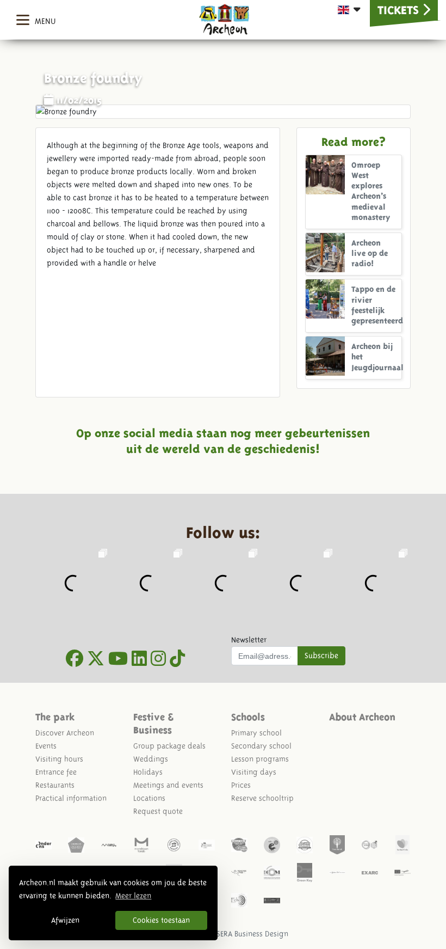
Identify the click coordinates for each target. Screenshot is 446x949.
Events (46, 746)
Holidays (148, 772)
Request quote (158, 811)
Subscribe (321, 655)
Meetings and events (168, 785)
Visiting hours (59, 759)
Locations (149, 798)
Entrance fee (56, 772)
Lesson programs (260, 759)
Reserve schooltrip (262, 798)
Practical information (71, 798)
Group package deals (169, 746)
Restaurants (55, 785)
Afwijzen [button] (65, 920)
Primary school (256, 732)
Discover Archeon (64, 732)
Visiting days (253, 772)
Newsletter (249, 639)
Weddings (150, 759)
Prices (241, 785)
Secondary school (261, 746)
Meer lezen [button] (133, 895)
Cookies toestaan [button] (161, 920)
